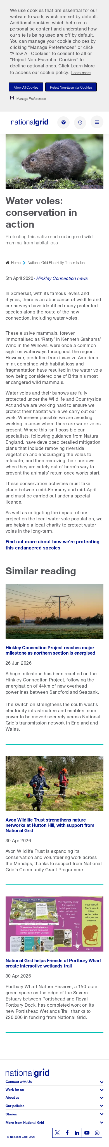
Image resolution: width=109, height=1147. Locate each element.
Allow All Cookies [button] (26, 87)
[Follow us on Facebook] (67, 1132)
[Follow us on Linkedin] (77, 1132)
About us (12, 1097)
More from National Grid (25, 1122)
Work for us (15, 1089)
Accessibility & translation (63, 122)
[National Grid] (29, 122)
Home (16, 262)
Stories (11, 1113)
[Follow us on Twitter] (57, 1132)
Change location (80, 122)
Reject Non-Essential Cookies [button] (71, 87)
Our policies (15, 1105)
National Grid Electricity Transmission (56, 262)
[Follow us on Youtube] (87, 1132)
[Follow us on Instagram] (97, 1132)
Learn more (81, 72)
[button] (28, 98)
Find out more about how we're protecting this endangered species (52, 544)
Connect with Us (19, 1081)
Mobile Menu (97, 122)
